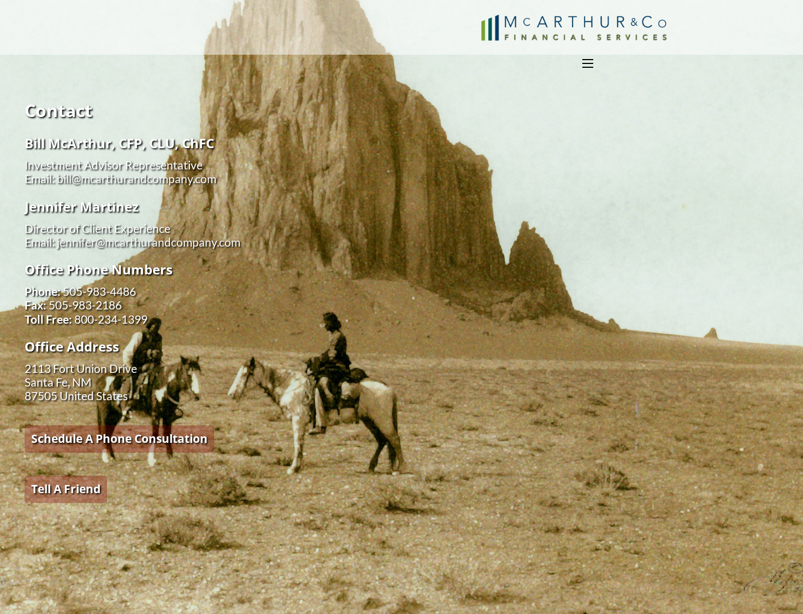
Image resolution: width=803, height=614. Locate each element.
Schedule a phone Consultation (119, 438)
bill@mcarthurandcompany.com (136, 178)
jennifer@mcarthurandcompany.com (148, 242)
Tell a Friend (66, 488)
